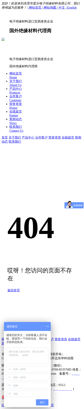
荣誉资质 (54, 137)
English (71, 7)
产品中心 (28, 137)
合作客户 (41, 137)
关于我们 (15, 137)
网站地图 (50, 7)
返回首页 (13, 290)
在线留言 (68, 137)
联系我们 (15, 141)
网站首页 (35, 7)
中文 (62, 7)
